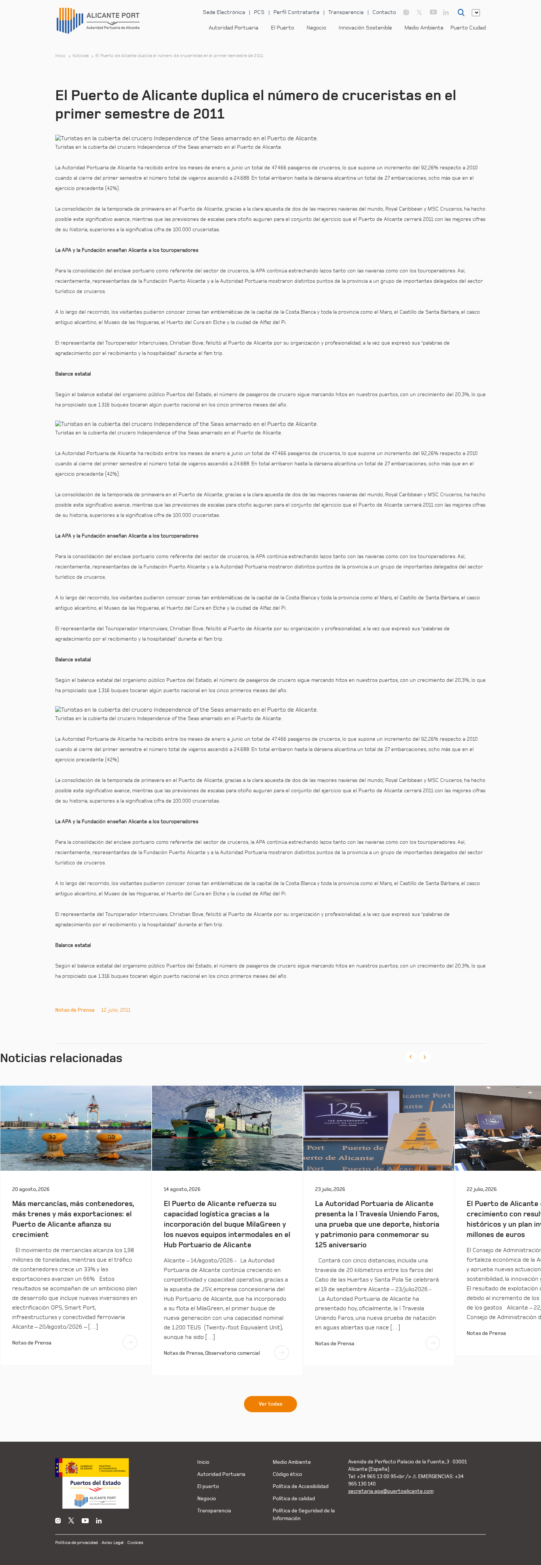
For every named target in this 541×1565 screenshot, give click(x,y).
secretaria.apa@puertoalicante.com (391, 1491)
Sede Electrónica (224, 12)
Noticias (81, 56)
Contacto (384, 12)
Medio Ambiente (423, 28)
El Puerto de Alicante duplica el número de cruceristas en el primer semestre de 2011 (179, 56)
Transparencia (346, 12)
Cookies (135, 1542)
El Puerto (282, 28)
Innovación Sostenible (365, 28)
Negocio (316, 28)
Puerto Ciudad (468, 28)
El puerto (208, 1486)
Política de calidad (294, 1498)
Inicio (60, 56)
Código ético (287, 1474)
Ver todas (270, 1404)
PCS (259, 12)
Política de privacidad (76, 1542)
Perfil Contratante (296, 12)
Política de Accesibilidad (301, 1486)
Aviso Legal (113, 1542)
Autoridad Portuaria (233, 28)
